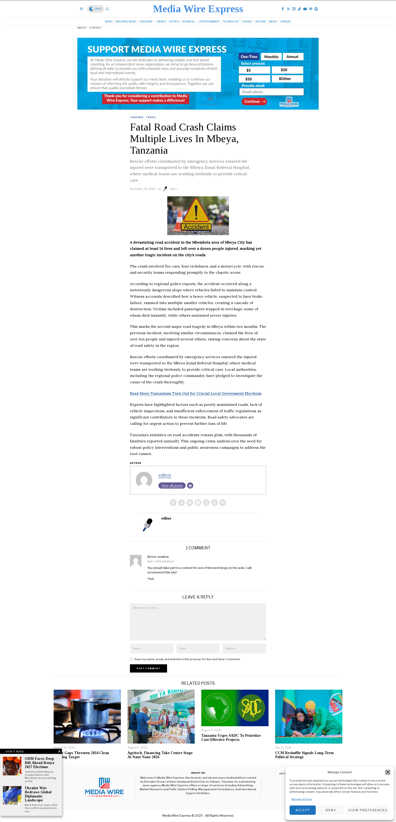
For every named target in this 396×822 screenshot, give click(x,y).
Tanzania (137, 117)
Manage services (302, 799)
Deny (331, 810)
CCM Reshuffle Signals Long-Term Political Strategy (304, 755)
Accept (302, 810)
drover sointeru (158, 557)
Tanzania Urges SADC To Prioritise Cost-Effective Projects (231, 738)
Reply (151, 578)
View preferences (368, 810)
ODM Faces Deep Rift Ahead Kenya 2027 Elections (39, 763)
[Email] (190, 485)
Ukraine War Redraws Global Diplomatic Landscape (38, 794)
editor (173, 189)
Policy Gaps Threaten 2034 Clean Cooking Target (81, 755)
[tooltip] (282, 8)
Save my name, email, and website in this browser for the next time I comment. (187, 659)
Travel (151, 117)
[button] (388, 772)
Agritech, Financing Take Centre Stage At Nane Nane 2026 (160, 755)
